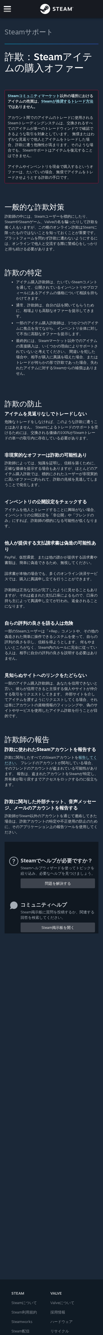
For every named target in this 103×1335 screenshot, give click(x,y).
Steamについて (24, 1302)
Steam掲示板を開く (57, 927)
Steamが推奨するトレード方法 (67, 101)
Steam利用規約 (24, 1312)
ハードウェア (61, 1321)
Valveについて (62, 1302)
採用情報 (57, 1312)
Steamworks (21, 1321)
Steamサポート (29, 31)
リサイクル (59, 1331)
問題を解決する (58, 883)
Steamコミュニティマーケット (34, 95)
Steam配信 (20, 1331)
